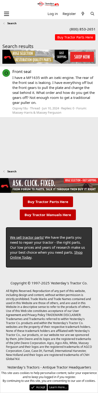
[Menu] (6, 14)
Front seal (21, 71)
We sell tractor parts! (27, 237)
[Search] (92, 13)
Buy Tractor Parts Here (48, 201)
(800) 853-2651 (83, 29)
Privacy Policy (36, 315)
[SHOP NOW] (75, 37)
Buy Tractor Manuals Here (47, 214)
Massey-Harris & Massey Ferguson (36, 112)
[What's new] (83, 13)
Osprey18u (20, 108)
